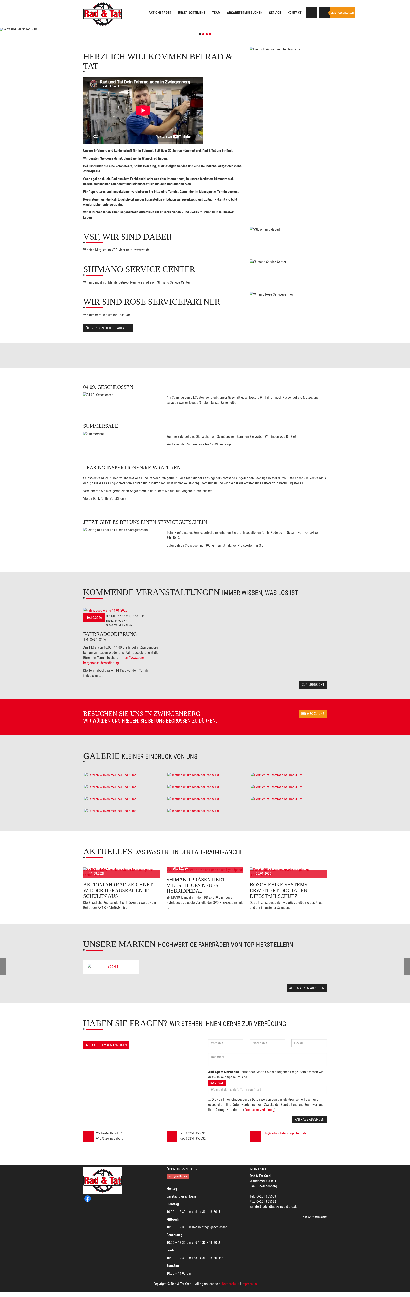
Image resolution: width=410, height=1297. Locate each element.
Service (275, 13)
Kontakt (295, 13)
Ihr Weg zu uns (312, 714)
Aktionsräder (160, 13)
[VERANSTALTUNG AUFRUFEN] (121, 610)
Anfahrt (123, 328)
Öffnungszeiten (98, 328)
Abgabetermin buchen (244, 13)
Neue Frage (216, 1082)
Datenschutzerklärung (259, 1110)
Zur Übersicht (313, 685)
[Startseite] (102, 14)
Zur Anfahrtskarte (315, 1217)
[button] (31, 29)
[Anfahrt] (311, 12)
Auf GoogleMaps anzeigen (106, 1045)
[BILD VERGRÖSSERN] (121, 775)
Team (216, 13)
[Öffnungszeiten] (324, 12)
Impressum (249, 1284)
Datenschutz (230, 1284)
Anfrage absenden (309, 1119)
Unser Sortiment (191, 13)
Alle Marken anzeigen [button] (306, 988)
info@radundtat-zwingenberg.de (285, 1133)
